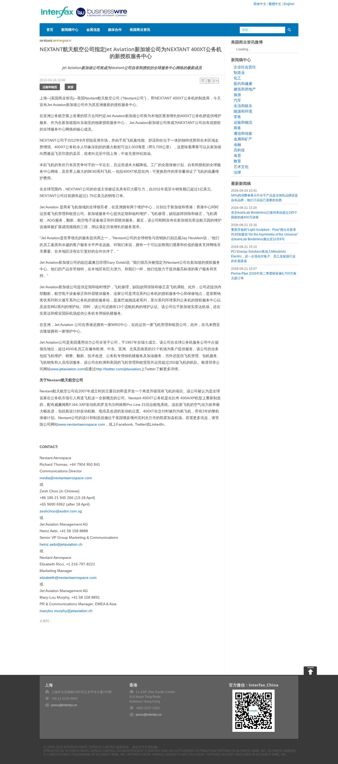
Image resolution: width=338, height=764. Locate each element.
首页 (49, 29)
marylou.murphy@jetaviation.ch (66, 611)
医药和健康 (243, 83)
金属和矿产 (243, 139)
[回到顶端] (310, 670)
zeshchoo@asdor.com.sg (61, 511)
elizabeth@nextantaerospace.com (68, 577)
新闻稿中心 (69, 29)
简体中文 (259, 4)
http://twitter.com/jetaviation (118, 369)
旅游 (70, 87)
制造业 (239, 72)
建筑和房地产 (245, 89)
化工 (237, 78)
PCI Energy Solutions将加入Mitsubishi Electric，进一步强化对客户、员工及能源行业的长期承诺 (263, 256)
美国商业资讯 (140, 29)
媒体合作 (115, 29)
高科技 (239, 150)
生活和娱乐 (243, 106)
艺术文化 (241, 167)
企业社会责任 (245, 67)
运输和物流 (50, 87)
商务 (237, 128)
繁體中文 (275, 4)
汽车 (237, 100)
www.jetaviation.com (67, 369)
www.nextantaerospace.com (81, 424)
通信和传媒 (243, 133)
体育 (237, 155)
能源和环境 (243, 111)
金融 (237, 144)
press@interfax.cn (64, 705)
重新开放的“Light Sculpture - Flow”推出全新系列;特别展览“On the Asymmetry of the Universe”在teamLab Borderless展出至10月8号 (264, 234)
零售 (237, 117)
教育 (237, 161)
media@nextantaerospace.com (66, 478)
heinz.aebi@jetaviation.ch (61, 544)
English (289, 4)
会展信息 (93, 29)
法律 (237, 172)
